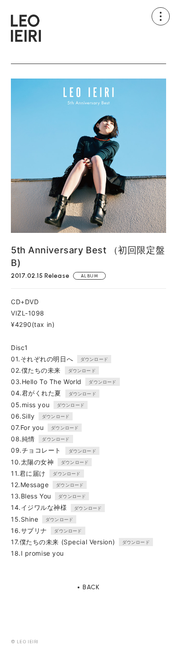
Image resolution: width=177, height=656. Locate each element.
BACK (91, 587)
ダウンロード (94, 359)
